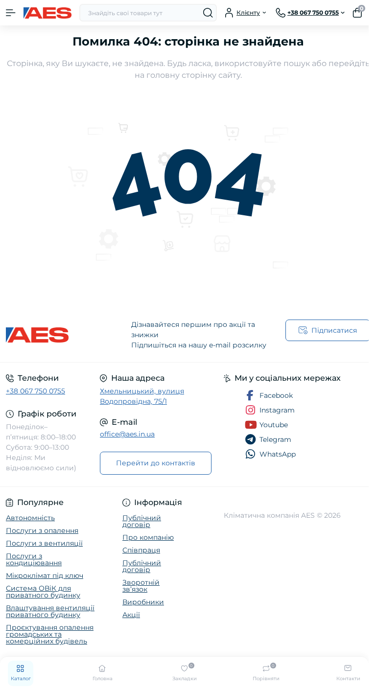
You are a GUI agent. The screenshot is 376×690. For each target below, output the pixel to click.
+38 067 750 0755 (35, 391)
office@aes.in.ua (127, 434)
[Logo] (47, 13)
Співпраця (141, 550)
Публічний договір (141, 521)
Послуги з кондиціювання (34, 559)
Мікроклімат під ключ (44, 575)
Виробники (143, 602)
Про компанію (148, 537)
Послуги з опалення (42, 530)
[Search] (208, 13)
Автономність (30, 517)
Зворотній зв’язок (141, 586)
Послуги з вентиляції (44, 543)
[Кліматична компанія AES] (62, 334)
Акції (131, 614)
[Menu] (11, 12)
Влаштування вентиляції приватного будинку (50, 611)
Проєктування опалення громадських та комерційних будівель (50, 634)
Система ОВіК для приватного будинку (43, 591)
